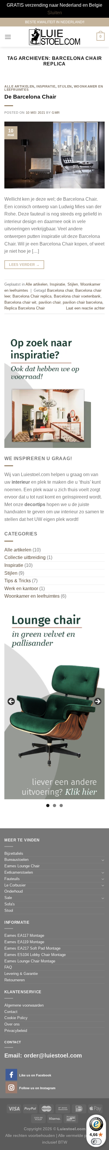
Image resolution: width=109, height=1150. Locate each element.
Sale (8, 898)
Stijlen (65, 86)
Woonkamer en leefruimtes (32, 596)
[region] (54, 703)
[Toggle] (103, 860)
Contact (10, 1012)
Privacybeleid (15, 1030)
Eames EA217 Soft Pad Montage (32, 948)
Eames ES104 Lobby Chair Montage (35, 955)
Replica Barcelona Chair (24, 308)
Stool (8, 910)
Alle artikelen (19, 86)
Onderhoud (13, 891)
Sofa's (9, 904)
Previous (11, 701)
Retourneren (14, 980)
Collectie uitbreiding (25, 557)
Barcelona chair (60, 290)
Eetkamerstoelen (18, 872)
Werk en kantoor (21, 588)
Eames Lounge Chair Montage (29, 961)
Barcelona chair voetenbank (77, 296)
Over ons (12, 1024)
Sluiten (54, 12)
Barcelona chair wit (20, 302)
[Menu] (7, 37)
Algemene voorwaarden (24, 1005)
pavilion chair (49, 302)
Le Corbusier (15, 885)
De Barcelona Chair (30, 97)
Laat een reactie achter (85, 308)
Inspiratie (46, 86)
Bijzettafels (13, 853)
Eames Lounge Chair (22, 866)
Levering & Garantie (21, 973)
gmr (56, 112)
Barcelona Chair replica (31, 296)
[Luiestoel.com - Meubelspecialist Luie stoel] (54, 37)
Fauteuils (12, 879)
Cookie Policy (16, 1018)
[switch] (96, 1141)
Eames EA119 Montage (24, 942)
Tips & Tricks (17, 580)
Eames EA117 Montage (24, 935)
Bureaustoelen (16, 859)
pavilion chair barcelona (82, 302)
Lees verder (24, 265)
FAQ (8, 967)
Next (97, 701)
